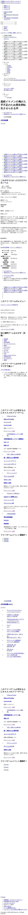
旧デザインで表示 (9, 904)
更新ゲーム (7, 7)
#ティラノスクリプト (10, 343)
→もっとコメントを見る (7, 329)
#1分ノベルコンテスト (10, 355)
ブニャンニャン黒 (9, 500)
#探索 (5, 28)
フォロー (3, 123)
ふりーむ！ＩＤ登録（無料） (9, 32)
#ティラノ (6, 352)
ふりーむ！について (9, 903)
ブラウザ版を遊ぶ (6, 369)
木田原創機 (4, 120)
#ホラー (6, 26)
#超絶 (5, 360)
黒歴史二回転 (7, 479)
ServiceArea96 (7, 422)
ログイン (19, 32)
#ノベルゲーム (8, 112)
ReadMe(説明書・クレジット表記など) (11, 247)
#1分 (5, 353)
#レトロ (6, 30)
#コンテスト (7, 347)
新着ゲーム (7, 5)
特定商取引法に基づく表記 (11, 901)
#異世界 (6, 339)
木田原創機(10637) (7, 604)
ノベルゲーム (7, 277)
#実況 (5, 340)
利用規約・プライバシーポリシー (13, 899)
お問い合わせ (7, 906)
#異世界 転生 (7, 356)
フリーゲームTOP (9, 275)
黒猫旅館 (6, 520)
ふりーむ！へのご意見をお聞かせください (15, 909)
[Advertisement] (14, 138)
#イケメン (6, 348)
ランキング (7, 9)
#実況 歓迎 (7, 342)
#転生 (5, 345)
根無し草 (6, 442)
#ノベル (6, 350)
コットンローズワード (10, 461)
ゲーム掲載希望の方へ (10, 908)
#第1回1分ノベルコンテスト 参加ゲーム (15, 114)
